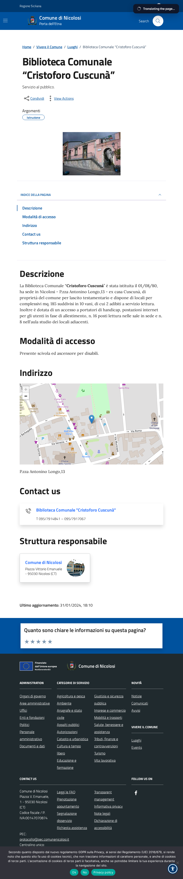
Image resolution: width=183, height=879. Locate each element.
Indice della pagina (36, 194)
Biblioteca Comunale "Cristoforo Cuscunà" (76, 510)
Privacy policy (103, 872)
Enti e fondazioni (32, 717)
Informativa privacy (108, 806)
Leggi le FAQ (66, 792)
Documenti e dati (32, 746)
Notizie (136, 696)
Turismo (99, 753)
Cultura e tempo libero (69, 749)
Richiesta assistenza (72, 827)
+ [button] (25, 389)
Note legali (102, 813)
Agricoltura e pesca (71, 696)
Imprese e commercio (110, 710)
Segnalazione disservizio (67, 817)
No (85, 872)
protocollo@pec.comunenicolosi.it (44, 839)
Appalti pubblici (68, 724)
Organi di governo (33, 696)
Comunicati (139, 703)
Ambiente (64, 703)
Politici (24, 724)
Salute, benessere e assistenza (108, 728)
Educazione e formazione (66, 764)
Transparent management (104, 795)
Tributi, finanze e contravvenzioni (106, 742)
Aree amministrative (35, 703)
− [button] (25, 396)
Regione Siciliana (30, 6)
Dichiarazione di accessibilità (105, 824)
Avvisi (135, 710)
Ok (74, 872)
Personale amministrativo (31, 735)
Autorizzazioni (67, 731)
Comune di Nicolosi (43, 562)
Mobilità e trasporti (108, 717)
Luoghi (136, 740)
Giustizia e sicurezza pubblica (108, 699)
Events (136, 747)
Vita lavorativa (105, 760)
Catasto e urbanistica (72, 739)
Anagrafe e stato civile (69, 714)
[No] (177, 862)
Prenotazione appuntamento (68, 802)
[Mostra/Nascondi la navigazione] (5, 20)
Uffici (23, 710)
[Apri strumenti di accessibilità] (172, 868)
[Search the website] (158, 21)
